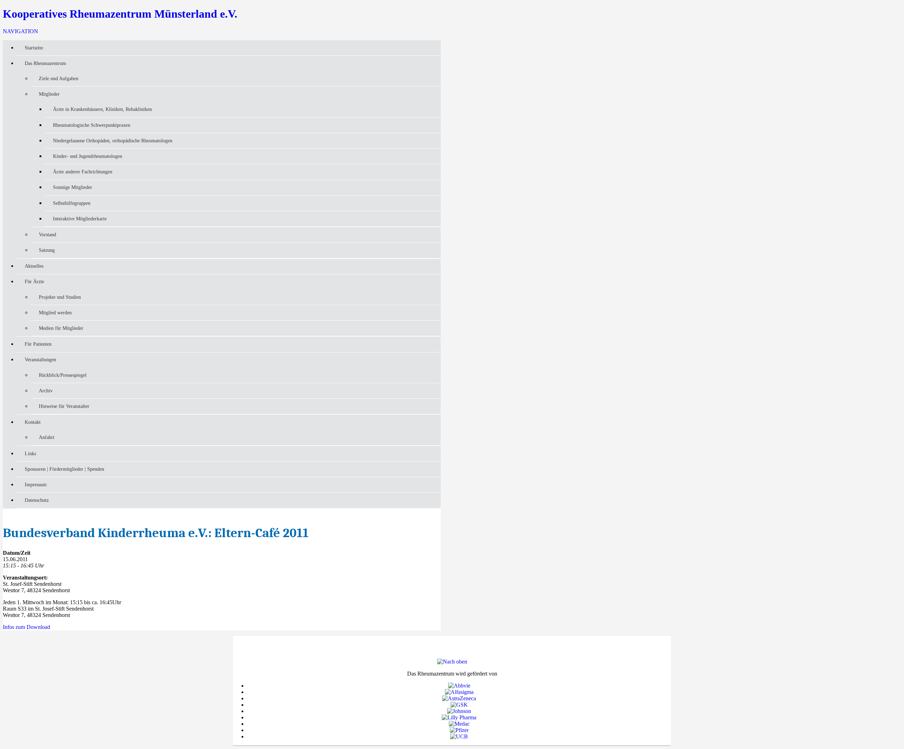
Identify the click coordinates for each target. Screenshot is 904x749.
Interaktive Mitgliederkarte (80, 218)
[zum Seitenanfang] (452, 662)
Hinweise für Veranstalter (64, 406)
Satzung (47, 250)
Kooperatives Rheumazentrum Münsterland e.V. (120, 13)
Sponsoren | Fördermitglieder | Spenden (64, 469)
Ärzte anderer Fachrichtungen (82, 171)
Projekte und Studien (60, 297)
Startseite (34, 47)
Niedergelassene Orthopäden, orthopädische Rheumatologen (112, 140)
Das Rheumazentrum (45, 63)
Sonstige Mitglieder (72, 187)
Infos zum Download (26, 627)
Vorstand (47, 234)
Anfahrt (46, 437)
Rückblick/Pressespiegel (63, 375)
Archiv (46, 390)
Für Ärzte (34, 281)
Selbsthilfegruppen (71, 203)
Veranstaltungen (40, 359)
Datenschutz (37, 500)
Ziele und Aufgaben (58, 78)
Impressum (36, 484)
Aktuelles (34, 266)
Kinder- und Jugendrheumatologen (87, 156)
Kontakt (33, 422)
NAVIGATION (20, 31)
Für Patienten (38, 344)
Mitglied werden (55, 312)
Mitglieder (49, 94)
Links (30, 453)
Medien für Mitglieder (61, 328)
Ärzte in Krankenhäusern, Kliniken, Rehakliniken (102, 109)
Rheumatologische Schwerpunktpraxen (91, 125)
